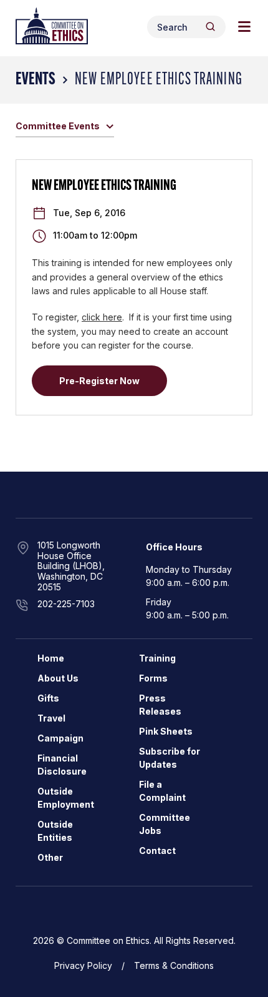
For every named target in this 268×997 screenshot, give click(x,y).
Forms (153, 678)
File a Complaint (162, 791)
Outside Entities (55, 831)
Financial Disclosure (62, 764)
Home (50, 658)
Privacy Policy (83, 965)
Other (50, 857)
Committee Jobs (164, 824)
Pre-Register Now (99, 380)
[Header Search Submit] (210, 26)
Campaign (60, 738)
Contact (157, 850)
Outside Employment (65, 798)
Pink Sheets (166, 731)
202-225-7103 (66, 603)
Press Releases (160, 705)
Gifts (48, 698)
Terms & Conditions (174, 965)
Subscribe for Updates (169, 758)
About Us (58, 678)
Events (35, 80)
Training (157, 658)
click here (102, 317)
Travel (51, 718)
